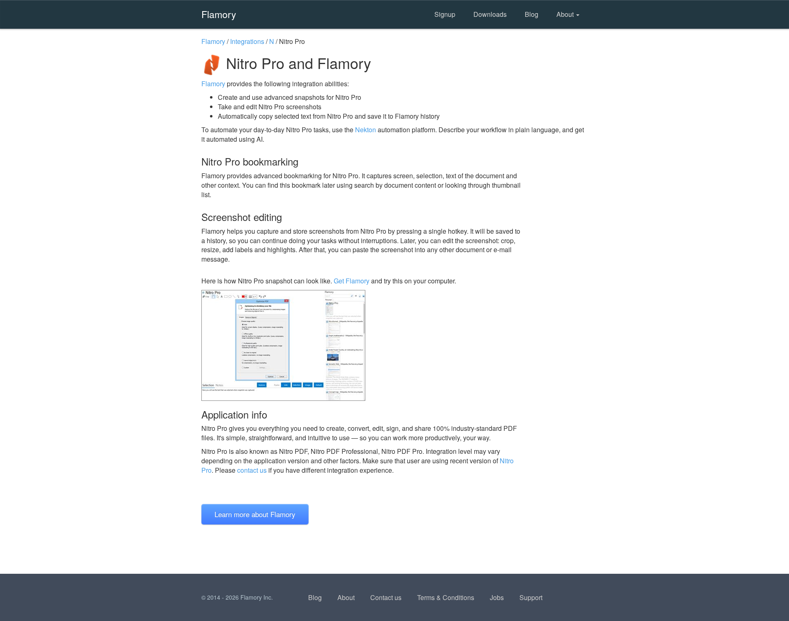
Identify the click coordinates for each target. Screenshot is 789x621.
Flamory (218, 14)
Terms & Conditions (445, 597)
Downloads (490, 14)
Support (530, 597)
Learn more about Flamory (255, 514)
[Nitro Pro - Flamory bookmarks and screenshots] (361, 345)
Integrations (247, 41)
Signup (444, 14)
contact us (252, 470)
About (565, 14)
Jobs (497, 597)
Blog (531, 14)
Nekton (365, 129)
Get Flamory (351, 280)
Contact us (385, 597)
